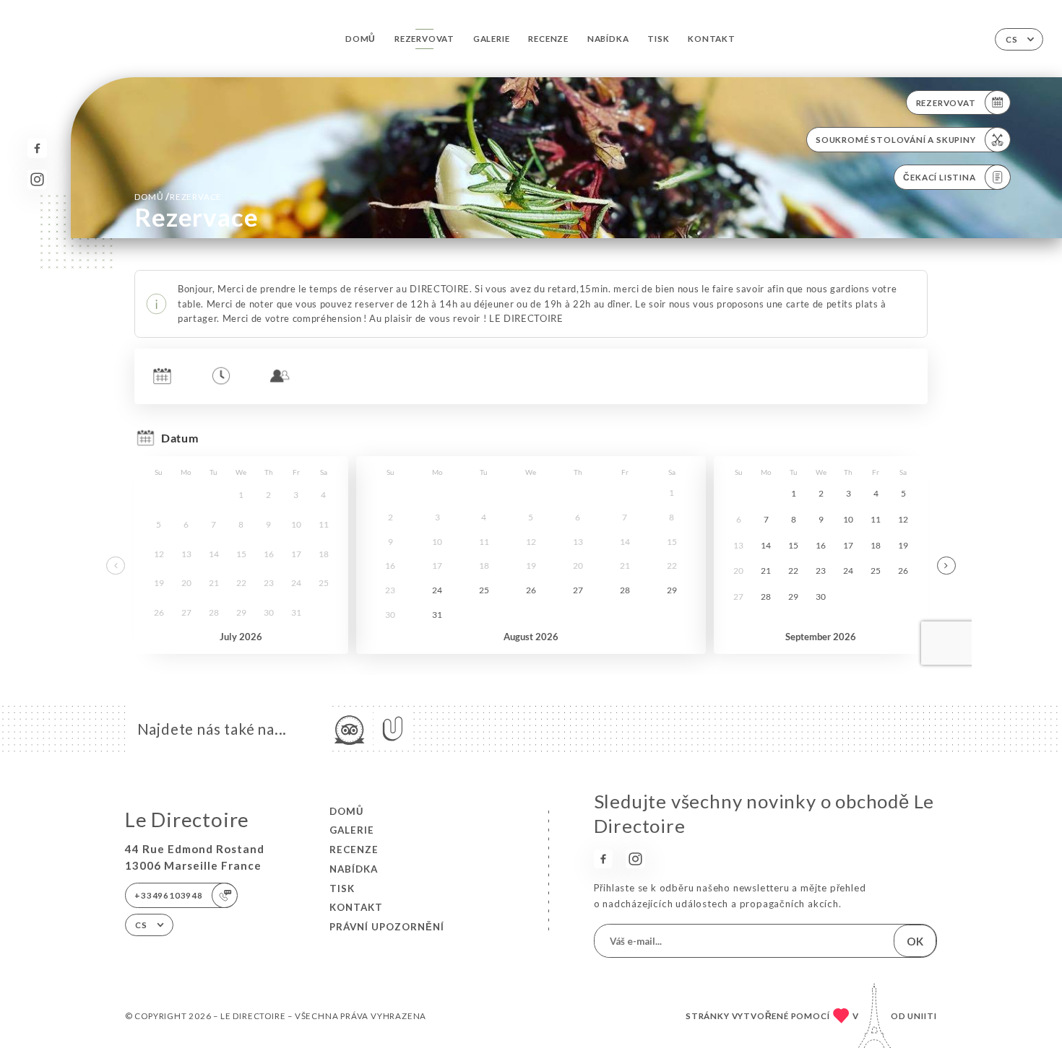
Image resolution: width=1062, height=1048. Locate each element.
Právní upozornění (386, 927)
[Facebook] (37, 148)
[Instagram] (37, 179)
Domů (360, 38)
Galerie (491, 38)
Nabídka (608, 38)
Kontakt (711, 38)
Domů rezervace (178, 196)
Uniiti (922, 1016)
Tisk (658, 38)
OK (915, 941)
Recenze (548, 38)
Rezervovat (424, 38)
